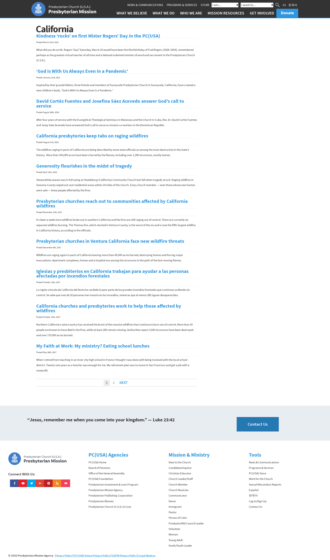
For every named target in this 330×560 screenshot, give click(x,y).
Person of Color (178, 518)
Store (205, 5)
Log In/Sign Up (257, 501)
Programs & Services (182, 5)
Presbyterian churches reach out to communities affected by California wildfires (112, 203)
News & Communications (145, 5)
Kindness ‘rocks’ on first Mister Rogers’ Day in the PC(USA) (98, 36)
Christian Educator (180, 473)
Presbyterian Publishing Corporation (111, 495)
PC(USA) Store (257, 473)
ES (284, 5)
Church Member (178, 484)
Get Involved (262, 12)
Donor (172, 501)
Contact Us (258, 424)
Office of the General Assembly (107, 473)
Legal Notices (147, 555)
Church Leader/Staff (181, 479)
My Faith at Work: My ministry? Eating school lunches (92, 346)
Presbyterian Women (101, 501)
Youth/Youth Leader (180, 545)
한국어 (292, 5)
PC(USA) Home (97, 462)
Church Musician (179, 490)
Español (253, 490)
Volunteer (174, 529)
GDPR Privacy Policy (124, 555)
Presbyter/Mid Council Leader (186, 523)
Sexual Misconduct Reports (265, 484)
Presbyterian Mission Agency (106, 490)
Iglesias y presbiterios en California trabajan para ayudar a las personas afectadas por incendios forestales (112, 273)
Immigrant (175, 507)
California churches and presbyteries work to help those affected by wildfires (108, 308)
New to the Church (180, 462)
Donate (287, 12)
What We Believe (132, 12)
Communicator (178, 495)
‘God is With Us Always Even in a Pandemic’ (82, 71)
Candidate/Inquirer (180, 468)
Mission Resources (226, 12)
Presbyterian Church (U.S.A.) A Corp (110, 507)
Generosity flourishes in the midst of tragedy (84, 166)
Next (123, 382)
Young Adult (176, 540)
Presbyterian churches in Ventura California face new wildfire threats (110, 241)
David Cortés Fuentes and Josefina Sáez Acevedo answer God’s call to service (110, 103)
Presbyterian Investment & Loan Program (113, 484)
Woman (173, 534)
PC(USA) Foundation (101, 479)
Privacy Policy (63, 555)
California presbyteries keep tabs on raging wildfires (92, 136)
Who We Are (191, 12)
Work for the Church (261, 479)
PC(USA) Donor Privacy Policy (92, 555)
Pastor (173, 512)
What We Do (164, 12)
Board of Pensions (99, 468)
